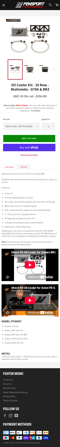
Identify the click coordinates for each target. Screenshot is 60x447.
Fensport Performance (17, 443)
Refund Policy (9, 388)
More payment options (29, 155)
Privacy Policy (9, 396)
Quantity (46, 119)
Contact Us (8, 379)
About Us (7, 383)
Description (9, 167)
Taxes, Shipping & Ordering (15, 392)
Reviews (23, 167)
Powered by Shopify (33, 443)
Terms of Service (10, 400)
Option (6, 119)
